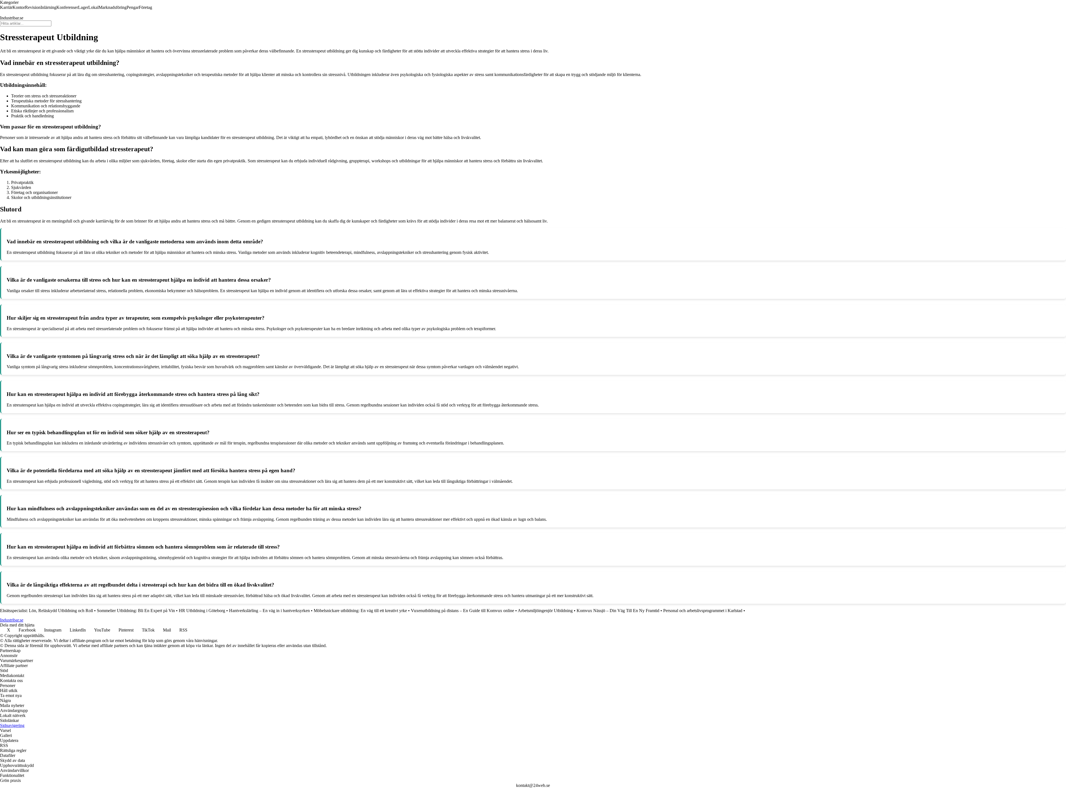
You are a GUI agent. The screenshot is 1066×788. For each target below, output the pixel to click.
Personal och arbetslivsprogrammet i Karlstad (702, 610)
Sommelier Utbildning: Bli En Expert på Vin (136, 610)
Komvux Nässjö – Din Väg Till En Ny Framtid (618, 610)
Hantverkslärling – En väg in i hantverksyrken (269, 610)
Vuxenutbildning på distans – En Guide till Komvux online (462, 610)
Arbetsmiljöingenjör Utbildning (545, 610)
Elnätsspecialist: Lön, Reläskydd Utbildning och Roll (46, 610)
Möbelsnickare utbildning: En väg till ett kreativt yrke (360, 610)
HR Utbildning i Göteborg (202, 610)
